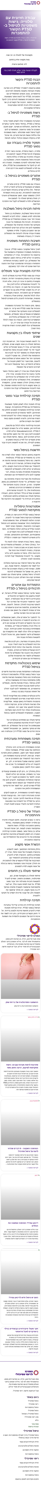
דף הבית (33, 38)
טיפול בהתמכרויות (31, 1407)
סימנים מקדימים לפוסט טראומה (27, 1479)
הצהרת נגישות (33, 1427)
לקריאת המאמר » (32, 1009)
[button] (26, 7)
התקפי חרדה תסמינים (31, 1450)
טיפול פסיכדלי (33, 1401)
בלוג (27, 38)
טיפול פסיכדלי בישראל (30, 1414)
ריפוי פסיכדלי (33, 1404)
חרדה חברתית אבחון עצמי (29, 1442)
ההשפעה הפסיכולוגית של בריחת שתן (22, 1002)
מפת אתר (35, 1424)
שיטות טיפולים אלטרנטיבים (28, 1446)
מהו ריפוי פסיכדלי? (31, 1417)
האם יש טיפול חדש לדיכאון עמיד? (23, 1297)
